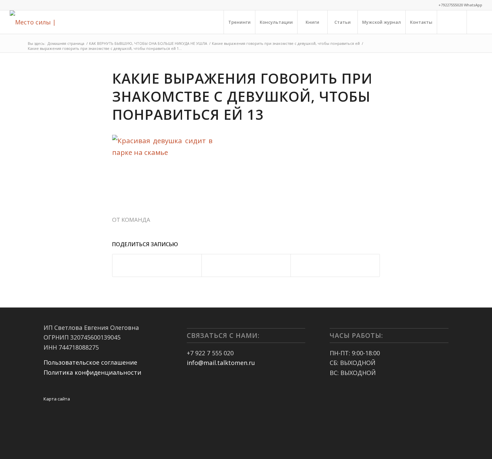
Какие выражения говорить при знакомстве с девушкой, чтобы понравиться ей (286, 43)
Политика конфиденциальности (92, 372)
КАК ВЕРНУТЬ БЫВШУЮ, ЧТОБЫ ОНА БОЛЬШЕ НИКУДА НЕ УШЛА (148, 43)
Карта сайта (57, 399)
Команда (135, 219)
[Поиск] (452, 22)
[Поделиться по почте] (335, 265)
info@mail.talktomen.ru (221, 363)
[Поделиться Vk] (246, 265)
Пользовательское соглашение (90, 362)
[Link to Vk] (477, 22)
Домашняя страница (66, 43)
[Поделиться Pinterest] (156, 265)
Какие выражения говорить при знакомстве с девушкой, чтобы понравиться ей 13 (242, 96)
